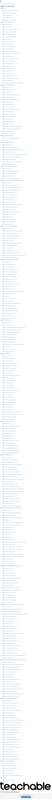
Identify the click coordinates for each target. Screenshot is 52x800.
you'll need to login (30, 795)
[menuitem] (0, 2)
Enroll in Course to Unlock (26, 797)
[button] (0, 0)
